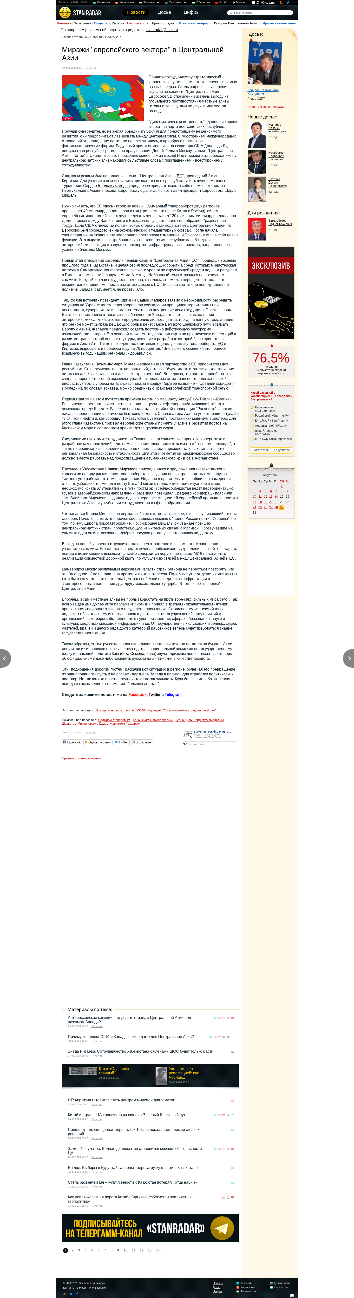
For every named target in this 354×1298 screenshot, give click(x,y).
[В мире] (232, 1037)
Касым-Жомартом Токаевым (119, 723)
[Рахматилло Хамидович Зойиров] (265, 62)
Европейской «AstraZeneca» (265, 409)
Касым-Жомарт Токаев (115, 364)
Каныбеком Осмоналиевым (153, 720)
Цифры (217, 1291)
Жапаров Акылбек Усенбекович (277, 128)
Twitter (155, 695)
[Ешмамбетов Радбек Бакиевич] (257, 239)
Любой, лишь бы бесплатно (266, 432)
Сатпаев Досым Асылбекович (278, 183)
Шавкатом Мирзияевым (79, 723)
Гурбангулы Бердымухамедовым (200, 720)
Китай (222, 2)
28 (276, 507)
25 (260, 507)
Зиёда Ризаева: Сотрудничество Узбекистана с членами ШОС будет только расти (140, 1051)
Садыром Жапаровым (114, 720)
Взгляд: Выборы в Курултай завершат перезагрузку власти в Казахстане (133, 1168)
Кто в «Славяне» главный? (114, 1071)
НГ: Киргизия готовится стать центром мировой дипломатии (121, 1100)
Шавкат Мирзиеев (121, 469)
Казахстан (103, 2)
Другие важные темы (279, 23)
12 (141, 1250)
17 (254, 502)
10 (125, 1250)
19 (265, 502)
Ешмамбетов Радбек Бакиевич (280, 222)
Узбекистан (203, 2)
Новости (96, 37)
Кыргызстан (126, 2)
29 (281, 507)
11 (133, 1250)
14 (158, 1250)
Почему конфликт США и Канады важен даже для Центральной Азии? (131, 1037)
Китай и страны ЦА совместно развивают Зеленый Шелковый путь (127, 1115)
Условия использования (91, 1287)
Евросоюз (157, 96)
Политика (64, 23)
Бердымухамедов (114, 186)
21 (276, 502)
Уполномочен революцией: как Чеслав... (184, 1073)
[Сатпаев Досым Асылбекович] (257, 201)
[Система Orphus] (210, 746)
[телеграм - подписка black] (150, 1241)
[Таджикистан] (112, 67)
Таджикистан (151, 2)
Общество (102, 23)
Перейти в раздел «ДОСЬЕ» (267, 107)
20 (271, 502)
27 (271, 507)
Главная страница (74, 37)
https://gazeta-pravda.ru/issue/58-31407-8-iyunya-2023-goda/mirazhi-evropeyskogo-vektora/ (155, 710)
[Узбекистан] (121, 67)
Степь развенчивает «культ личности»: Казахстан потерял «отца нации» (132, 1182)
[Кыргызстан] (107, 67)
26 (265, 507)
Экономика (82, 23)
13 (149, 1250)
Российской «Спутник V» (272, 415)
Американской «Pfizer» (270, 425)
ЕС (179, 176)
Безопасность (138, 23)
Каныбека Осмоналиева (133, 654)
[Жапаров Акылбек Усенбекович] (257, 146)
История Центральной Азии (235, 23)
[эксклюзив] (271, 337)
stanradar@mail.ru (162, 30)
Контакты (68, 1287)
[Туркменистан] (116, 67)
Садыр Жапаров (152, 300)
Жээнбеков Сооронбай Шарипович (276, 156)
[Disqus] (150, 822)
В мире (240, 2)
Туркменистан (177, 2)
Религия (118, 23)
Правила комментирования (81, 758)
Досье (216, 1287)
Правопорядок (163, 23)
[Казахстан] (103, 67)
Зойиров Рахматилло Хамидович (263, 92)
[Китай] (232, 1197)
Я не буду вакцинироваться (274, 439)
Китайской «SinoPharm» (271, 420)
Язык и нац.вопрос (194, 23)
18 (260, 502)
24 (254, 507)
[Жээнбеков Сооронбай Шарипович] (257, 173)
